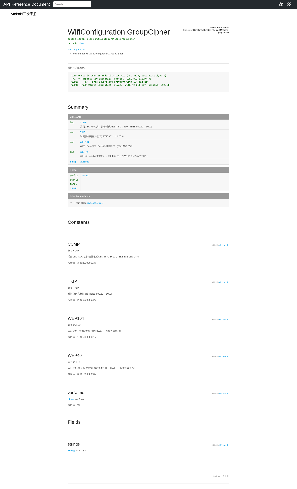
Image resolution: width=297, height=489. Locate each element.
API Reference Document (26, 4)
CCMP (83, 122)
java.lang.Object (76, 49)
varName (84, 161)
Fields (207, 30)
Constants (198, 30)
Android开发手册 (23, 14)
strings (85, 175)
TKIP (82, 132)
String (73, 161)
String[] (73, 188)
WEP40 (84, 152)
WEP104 (84, 142)
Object (82, 43)
